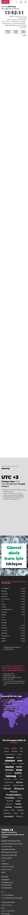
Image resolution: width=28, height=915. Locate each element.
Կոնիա (18, 804)
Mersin (19, 767)
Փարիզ (8, 32)
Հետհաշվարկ (6, 858)
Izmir (19, 761)
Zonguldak (7, 779)
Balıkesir (6, 751)
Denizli (20, 754)
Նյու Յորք (4, 593)
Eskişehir (10, 758)
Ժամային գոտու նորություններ (7, 884)
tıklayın (14, 563)
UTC (2, 601)
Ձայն (3, 872)
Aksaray (6, 748)
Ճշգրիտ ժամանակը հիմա (11, 841)
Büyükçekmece (10, 754)
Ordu (19, 770)
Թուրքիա (14, 742)
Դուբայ (3, 625)
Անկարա (19, 788)
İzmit (21, 779)
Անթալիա (7, 788)
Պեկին (16, 32)
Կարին (18, 801)
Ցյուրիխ (4, 612)
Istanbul (4, 620)
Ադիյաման (7, 785)
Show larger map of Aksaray (12, 709)
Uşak (20, 776)
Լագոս (3, 604)
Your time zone (6, 846)
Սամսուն (20, 810)
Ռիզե (13, 810)
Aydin (21, 748)
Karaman (6, 763)
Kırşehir (21, 763)
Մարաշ (6, 810)
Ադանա (19, 782)
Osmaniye (9, 773)
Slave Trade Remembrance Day (17, 19)
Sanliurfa (18, 773)
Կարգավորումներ (7, 902)
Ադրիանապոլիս (18, 785)
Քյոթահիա (19, 816)
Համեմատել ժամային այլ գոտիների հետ (12, 648)
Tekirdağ (11, 776)
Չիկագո (4, 591)
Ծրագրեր (4, 877)
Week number (6, 869)
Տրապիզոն (8, 816)
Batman (15, 751)
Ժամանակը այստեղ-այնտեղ (12, 844)
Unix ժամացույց (7, 895)
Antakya (14, 748)
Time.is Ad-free (6, 905)
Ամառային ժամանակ (9, 852)
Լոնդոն (3, 607)
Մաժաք (8, 807)
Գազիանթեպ (13, 794)
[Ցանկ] (25, 2)
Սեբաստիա (7, 813)
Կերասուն (9, 804)
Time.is (5, 2)
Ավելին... (23, 21)
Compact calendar (7, 866)
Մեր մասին (5, 914)
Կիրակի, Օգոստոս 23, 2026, (18, 17)
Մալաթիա (18, 807)
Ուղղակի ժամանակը (9, 855)
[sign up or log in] (21, 2)
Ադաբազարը (9, 782)
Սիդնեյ (3, 641)
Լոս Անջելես (5, 588)
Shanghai (4, 630)
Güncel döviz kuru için (14, 553)
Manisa (9, 767)
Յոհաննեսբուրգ (6, 609)
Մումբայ (4, 628)
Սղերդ (16, 813)
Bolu (21, 751)
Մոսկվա (4, 622)
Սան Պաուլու (5, 599)
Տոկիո (23, 32)
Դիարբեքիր (10, 798)
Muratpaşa (9, 770)
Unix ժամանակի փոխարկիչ (11, 898)
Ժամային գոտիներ (8, 849)
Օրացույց (4, 864)
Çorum (15, 779)
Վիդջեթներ (5, 879)
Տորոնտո (4, 596)
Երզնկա (20, 797)
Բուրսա (13, 792)
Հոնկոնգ (4, 633)
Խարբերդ (10, 801)
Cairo (3, 617)
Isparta (19, 757)
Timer (3, 861)
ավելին (24, 35)
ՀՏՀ (2, 908)
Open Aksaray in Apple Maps (13, 714)
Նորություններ (6, 888)
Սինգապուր (5, 636)
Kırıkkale (14, 763)
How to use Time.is (8, 911)
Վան (22, 813)
